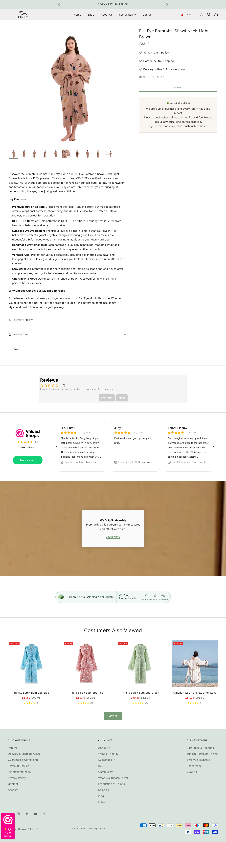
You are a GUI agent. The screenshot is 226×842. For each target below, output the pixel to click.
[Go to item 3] (34, 153)
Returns (12, 747)
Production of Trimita (111, 784)
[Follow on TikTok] (44, 814)
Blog (101, 796)
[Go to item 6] (66, 153)
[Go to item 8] (87, 153)
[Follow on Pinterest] (26, 814)
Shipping (103, 789)
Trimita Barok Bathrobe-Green (140, 692)
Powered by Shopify (96, 828)
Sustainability (127, 14)
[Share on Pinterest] (158, 77)
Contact (147, 14)
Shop (91, 14)
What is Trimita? (108, 753)
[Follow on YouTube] (35, 814)
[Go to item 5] (55, 153)
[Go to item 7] (77, 153)
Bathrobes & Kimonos (200, 747)
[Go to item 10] (108, 153)
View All (192, 771)
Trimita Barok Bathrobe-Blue (31, 692)
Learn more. (109, 389)
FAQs (101, 802)
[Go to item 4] (45, 153)
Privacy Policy (17, 778)
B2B (100, 765)
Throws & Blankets (198, 759)
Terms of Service (18, 765)
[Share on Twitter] (153, 77)
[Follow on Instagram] (18, 814)
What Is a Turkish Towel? (113, 778)
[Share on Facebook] (149, 77)
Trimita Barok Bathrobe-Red (85, 692)
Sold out (178, 87)
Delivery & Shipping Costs (24, 753)
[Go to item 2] (24, 153)
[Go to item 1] (13, 153)
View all (113, 715)
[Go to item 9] (98, 153)
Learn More (113, 536)
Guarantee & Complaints (23, 759)
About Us (107, 14)
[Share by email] (162, 77)
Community (105, 771)
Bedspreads (194, 765)
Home (77, 14)
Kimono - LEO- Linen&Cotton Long (195, 692)
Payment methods (19, 771)
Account (13, 789)
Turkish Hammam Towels (202, 753)
